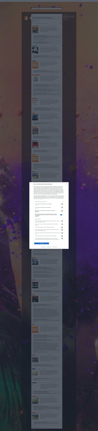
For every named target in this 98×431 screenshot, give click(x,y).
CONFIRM (42, 243)
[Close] (67, 184)
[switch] (61, 204)
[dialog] (49, 215)
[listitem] (49, 201)
